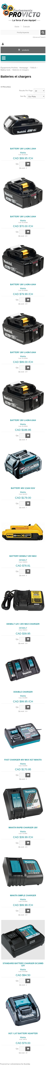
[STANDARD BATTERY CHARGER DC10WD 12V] (23, 939)
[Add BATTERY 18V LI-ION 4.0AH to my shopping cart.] (27, 300)
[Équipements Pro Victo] (23, 12)
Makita (23, 153)
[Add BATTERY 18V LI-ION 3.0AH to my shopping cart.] (27, 232)
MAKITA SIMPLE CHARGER (23, 895)
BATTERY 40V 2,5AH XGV (23, 488)
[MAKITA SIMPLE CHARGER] (23, 871)
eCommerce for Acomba (20, 1064)
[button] (23, 50)
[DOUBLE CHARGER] (23, 668)
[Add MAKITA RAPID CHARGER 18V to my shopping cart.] (27, 843)
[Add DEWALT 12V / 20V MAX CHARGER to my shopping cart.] (27, 639)
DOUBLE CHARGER (23, 692)
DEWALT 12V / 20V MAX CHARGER (23, 624)
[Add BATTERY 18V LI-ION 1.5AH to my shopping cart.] (27, 164)
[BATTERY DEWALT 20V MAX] (23, 532)
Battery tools (5, 70)
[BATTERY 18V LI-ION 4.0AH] (23, 260)
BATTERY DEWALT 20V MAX (23, 556)
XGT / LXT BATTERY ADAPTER (23, 1033)
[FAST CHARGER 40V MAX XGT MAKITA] (23, 736)
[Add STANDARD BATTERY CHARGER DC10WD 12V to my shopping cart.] (27, 981)
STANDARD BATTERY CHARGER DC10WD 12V (23, 964)
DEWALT (23, 560)
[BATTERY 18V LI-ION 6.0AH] (23, 396)
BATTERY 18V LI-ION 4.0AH (23, 284)
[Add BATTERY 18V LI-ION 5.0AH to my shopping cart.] (27, 368)
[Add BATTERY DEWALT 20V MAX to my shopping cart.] (27, 571)
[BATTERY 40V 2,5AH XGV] (23, 464)
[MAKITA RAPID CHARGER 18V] (23, 803)
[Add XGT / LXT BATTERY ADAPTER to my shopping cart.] (27, 1049)
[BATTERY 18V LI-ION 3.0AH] (23, 192)
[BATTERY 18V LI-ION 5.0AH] (23, 328)
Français (26, 26)
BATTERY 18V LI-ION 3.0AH (23, 217)
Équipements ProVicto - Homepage (14, 68)
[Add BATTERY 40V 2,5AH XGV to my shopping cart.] (27, 503)
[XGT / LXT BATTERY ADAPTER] (23, 1009)
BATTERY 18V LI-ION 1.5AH (23, 149)
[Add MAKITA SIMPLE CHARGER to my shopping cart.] (27, 911)
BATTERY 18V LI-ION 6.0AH (23, 420)
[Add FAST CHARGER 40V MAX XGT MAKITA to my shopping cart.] (27, 775)
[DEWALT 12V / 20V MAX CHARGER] (23, 600)
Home (17, 26)
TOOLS (33, 68)
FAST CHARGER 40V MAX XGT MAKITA (23, 760)
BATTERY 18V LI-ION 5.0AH (23, 352)
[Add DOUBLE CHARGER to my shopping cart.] (27, 707)
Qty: (17, 164)
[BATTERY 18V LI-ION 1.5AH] (23, 124)
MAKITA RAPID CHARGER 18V (23, 828)
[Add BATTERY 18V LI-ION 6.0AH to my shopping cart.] (27, 435)
